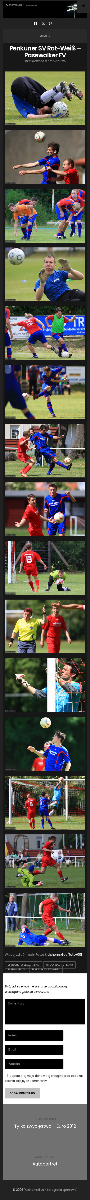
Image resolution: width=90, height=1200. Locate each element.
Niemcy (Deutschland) (59, 965)
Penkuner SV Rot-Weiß (46, 969)
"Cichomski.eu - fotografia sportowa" (50, 1190)
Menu (43, 36)
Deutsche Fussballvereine (23, 965)
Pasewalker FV (16, 969)
